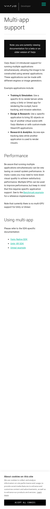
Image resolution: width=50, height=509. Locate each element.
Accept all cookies (25, 502)
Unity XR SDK (17, 243)
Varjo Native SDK (19, 239)
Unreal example (18, 247)
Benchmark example (33, 192)
